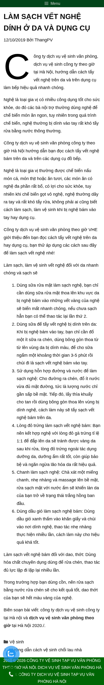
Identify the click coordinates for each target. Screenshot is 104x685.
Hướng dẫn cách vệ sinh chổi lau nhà (45, 649)
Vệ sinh (16, 642)
